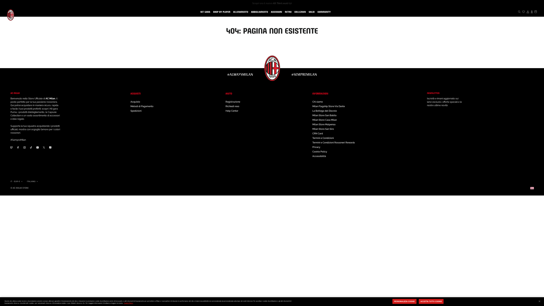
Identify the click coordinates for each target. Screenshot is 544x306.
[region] (272, 301)
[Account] (528, 12)
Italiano (31, 181)
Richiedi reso (232, 106)
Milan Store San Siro (323, 129)
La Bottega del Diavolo (324, 111)
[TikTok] (31, 147)
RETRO (288, 12)
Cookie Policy (319, 151)
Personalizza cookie (404, 301)
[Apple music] (50, 147)
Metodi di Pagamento (141, 106)
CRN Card (317, 133)
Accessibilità (319, 156)
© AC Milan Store (19, 187)
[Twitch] (11, 147)
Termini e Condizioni (323, 138)
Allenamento (240, 12)
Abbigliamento (259, 12)
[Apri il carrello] (535, 11)
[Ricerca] (519, 12)
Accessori (276, 12)
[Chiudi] (539, 301)
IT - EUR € (15, 181)
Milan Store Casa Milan (324, 120)
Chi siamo (317, 101)
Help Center (232, 111)
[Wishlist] (523, 11)
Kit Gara (204, 12)
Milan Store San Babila (324, 115)
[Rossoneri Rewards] (532, 11)
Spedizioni (136, 111)
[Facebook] (18, 147)
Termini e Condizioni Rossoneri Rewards (333, 142)
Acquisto (135, 101)
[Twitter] (44, 147)
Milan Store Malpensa (323, 124)
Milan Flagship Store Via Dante (328, 106)
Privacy (316, 147)
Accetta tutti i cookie (431, 301)
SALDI (311, 12)
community (323, 12)
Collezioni (299, 12)
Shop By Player (221, 12)
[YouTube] (37, 147)
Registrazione (233, 101)
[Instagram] (24, 147)
